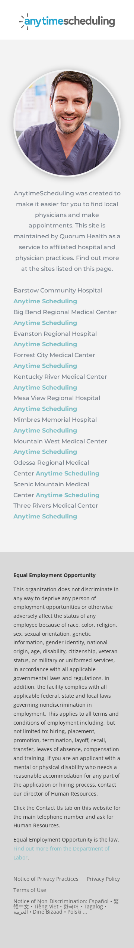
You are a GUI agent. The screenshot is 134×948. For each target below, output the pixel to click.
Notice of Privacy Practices (46, 879)
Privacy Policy (103, 879)
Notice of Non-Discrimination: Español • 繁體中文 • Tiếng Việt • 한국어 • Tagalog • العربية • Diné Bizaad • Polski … (66, 907)
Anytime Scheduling (67, 473)
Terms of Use (29, 890)
